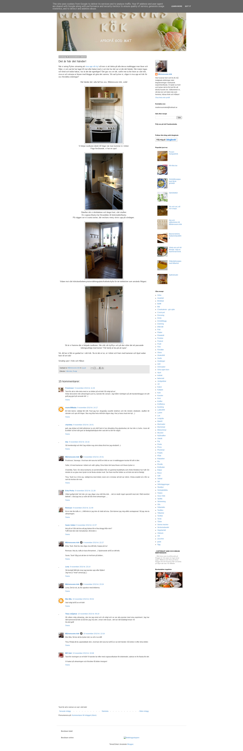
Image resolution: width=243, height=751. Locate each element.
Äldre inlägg (144, 711)
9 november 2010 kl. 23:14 (80, 567)
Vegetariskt (161, 530)
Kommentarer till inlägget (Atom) (84, 715)
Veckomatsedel (163, 527)
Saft (158, 476)
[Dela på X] (97, 368)
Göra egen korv (163, 370)
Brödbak (160, 301)
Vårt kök (69, 371)
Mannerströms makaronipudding (175, 236)
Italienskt (160, 378)
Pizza (159, 447)
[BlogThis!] (94, 368)
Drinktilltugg (161, 321)
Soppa (159, 493)
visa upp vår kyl (92, 66)
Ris (158, 461)
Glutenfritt (161, 355)
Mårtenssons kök (72, 457)
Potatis (160, 453)
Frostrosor (69, 388)
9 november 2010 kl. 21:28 (85, 491)
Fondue (160, 338)
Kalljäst (160, 390)
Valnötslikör (173, 193)
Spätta (159, 499)
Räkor (159, 470)
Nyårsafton (161, 436)
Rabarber (161, 459)
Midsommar (161, 430)
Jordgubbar (161, 381)
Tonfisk (160, 516)
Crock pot (161, 312)
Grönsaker (161, 367)
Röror (159, 473)
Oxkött (159, 439)
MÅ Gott (68, 653)
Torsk (159, 519)
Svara (67, 400)
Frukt (159, 344)
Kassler (160, 396)
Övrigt (75, 371)
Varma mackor (162, 525)
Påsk (159, 456)
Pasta (159, 444)
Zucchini (160, 539)
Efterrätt (160, 327)
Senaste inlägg (65, 711)
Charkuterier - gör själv (166, 309)
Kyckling (160, 407)
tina (66, 442)
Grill (158, 364)
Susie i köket (70, 525)
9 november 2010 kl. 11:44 (85, 388)
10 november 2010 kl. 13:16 (94, 634)
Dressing (160, 315)
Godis (159, 358)
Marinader (161, 424)
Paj (158, 441)
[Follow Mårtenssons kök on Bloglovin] (166, 141)
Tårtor (159, 522)
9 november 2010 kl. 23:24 (93, 584)
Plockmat (160, 450)
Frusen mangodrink (173, 153)
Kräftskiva (161, 404)
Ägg (158, 545)
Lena (67, 567)
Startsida (105, 711)
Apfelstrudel (173, 275)
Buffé (159, 304)
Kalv (159, 393)
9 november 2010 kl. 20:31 (93, 457)
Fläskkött (160, 335)
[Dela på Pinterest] (102, 368)
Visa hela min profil (162, 98)
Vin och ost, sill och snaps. (174, 208)
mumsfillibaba (70, 408)
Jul (158, 384)
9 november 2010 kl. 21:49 (83, 508)
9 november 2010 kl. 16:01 (83, 425)
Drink (159, 318)
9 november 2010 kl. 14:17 (87, 408)
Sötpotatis (161, 507)
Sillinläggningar (163, 484)
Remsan (68, 508)
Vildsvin (160, 533)
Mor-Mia (68, 599)
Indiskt (159, 375)
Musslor (160, 433)
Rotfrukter (161, 467)
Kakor (159, 387)
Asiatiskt (160, 298)
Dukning (160, 324)
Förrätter (160, 350)
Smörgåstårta (162, 490)
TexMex (160, 510)
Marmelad (161, 427)
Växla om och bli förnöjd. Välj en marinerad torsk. (175, 250)
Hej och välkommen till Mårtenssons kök (175, 222)
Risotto (160, 464)
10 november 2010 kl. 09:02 (83, 599)
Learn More (176, 6)
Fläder (159, 332)
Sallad (159, 479)
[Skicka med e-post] (92, 368)
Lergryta (160, 418)
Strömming (161, 501)
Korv (159, 398)
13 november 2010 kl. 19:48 (83, 653)
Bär (158, 307)
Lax (158, 416)
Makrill (159, 421)
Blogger (130, 744)
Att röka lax (173, 166)
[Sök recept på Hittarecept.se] (131, 738)
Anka (159, 295)
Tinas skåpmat (71, 614)
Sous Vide (161, 496)
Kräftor (159, 401)
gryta (159, 542)
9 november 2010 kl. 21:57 (86, 525)
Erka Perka (69, 491)
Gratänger (161, 361)
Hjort (159, 373)
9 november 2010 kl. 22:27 (93, 543)
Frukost (160, 341)
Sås (158, 504)
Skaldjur (160, 487)
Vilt (158, 536)
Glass (159, 353)
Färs (159, 347)
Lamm (159, 413)
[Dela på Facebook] (100, 368)
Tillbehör (160, 513)
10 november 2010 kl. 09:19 (88, 614)
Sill (158, 482)
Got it (188, 6)
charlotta (68, 425)
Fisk (158, 330)
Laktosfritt (161, 410)
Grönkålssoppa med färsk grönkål (175, 181)
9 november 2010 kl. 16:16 (79, 442)
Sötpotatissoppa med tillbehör (175, 262)
